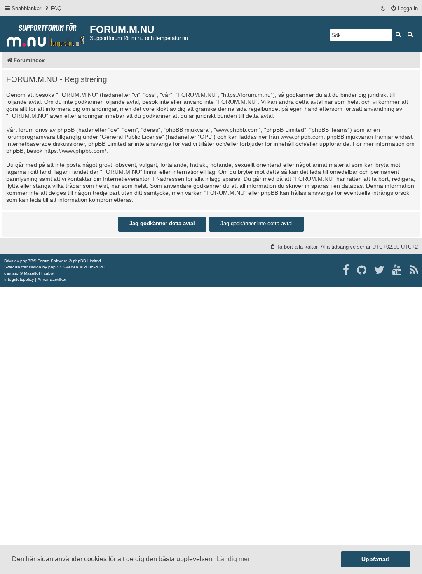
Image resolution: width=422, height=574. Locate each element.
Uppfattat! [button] (375, 559)
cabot (49, 273)
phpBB (26, 261)
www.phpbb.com (302, 136)
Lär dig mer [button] (233, 558)
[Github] (362, 270)
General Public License (132, 136)
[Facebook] (346, 270)
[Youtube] (397, 270)
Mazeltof (32, 273)
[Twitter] (379, 270)
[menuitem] (52, 8)
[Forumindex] (46, 33)
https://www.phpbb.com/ (75, 150)
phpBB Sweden (63, 267)
